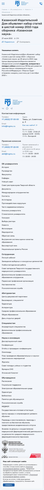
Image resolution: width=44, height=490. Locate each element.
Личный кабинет (8, 258)
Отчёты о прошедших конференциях (16, 348)
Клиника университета (11, 210)
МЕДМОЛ (5, 406)
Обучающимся (8, 378)
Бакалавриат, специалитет (13, 300)
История (5, 167)
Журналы (5, 362)
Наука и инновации (11, 338)
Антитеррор (7, 200)
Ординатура (7, 304)
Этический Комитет (10, 373)
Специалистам (8, 323)
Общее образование (10, 315)
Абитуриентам (8, 293)
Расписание (7, 381)
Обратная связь (8, 236)
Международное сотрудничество (15, 192)
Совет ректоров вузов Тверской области (18, 185)
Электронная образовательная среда (17, 388)
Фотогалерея (7, 228)
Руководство (7, 171)
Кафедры (5, 178)
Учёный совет (7, 182)
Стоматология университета (13, 214)
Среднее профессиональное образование (19, 311)
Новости (28, 9)
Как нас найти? (28, 125)
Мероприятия (7, 232)
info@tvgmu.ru (8, 126)
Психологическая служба (12, 288)
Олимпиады (6, 352)
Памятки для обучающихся (13, 399)
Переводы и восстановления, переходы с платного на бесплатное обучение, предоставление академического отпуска (19, 422)
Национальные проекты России (15, 249)
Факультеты (6, 174)
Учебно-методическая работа (14, 265)
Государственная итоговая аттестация (17, 410)
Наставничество (8, 285)
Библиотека (6, 396)
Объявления (6, 12)
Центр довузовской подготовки (14, 296)
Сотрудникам (8, 254)
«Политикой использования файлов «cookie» (20, 476)
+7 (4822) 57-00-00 (10, 119)
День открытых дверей (11, 318)
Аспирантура (7, 307)
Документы (6, 189)
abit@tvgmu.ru (8, 154)
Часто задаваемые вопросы (13, 207)
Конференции (7, 345)
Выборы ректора (8, 221)
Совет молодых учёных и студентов (16, 366)
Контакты (6, 196)
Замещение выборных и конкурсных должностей (22, 261)
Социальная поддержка (11, 385)
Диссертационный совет (12, 341)
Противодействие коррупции (14, 203)
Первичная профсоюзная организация (17, 281)
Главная (4, 9)
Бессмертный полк (9, 246)
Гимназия (6, 218)
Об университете (16, 9)
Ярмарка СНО (7, 369)
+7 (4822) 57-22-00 (10, 147)
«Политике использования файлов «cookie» (18, 468)
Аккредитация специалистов (13, 327)
